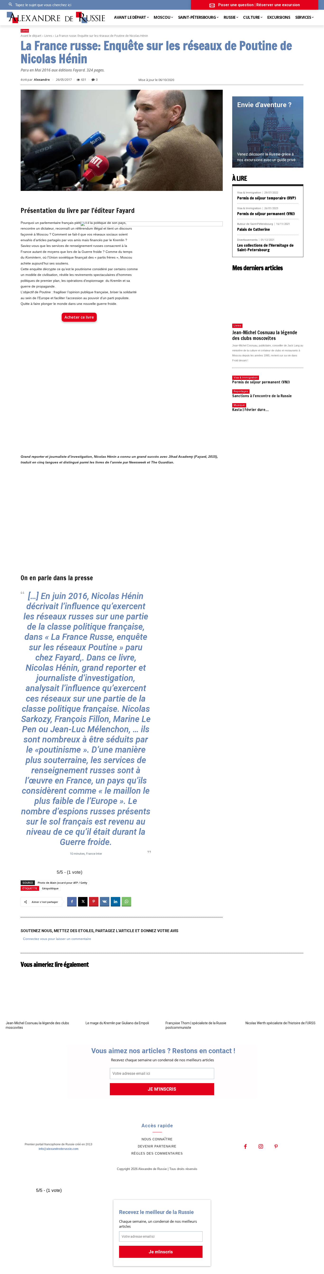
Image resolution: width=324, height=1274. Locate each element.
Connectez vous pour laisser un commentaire (57, 939)
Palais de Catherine (253, 229)
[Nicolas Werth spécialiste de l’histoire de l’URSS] (281, 994)
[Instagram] (260, 1146)
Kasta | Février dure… (250, 409)
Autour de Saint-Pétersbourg (255, 224)
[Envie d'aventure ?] (267, 132)
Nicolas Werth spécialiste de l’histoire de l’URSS (280, 1023)
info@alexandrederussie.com (59, 1149)
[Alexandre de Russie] (56, 17)
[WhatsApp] (126, 901)
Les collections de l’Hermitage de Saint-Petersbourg (265, 247)
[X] (83, 901)
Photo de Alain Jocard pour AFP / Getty (62, 882)
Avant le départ (31, 36)
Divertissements (247, 240)
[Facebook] (72, 901)
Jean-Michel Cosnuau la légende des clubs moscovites (264, 335)
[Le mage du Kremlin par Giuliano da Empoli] (122, 994)
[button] (38, 4)
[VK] (104, 901)
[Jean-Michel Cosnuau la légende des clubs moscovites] (267, 297)
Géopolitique (50, 888)
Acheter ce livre (79, 317)
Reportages (241, 391)
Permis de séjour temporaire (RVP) (266, 198)
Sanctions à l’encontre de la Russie (262, 395)
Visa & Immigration (249, 192)
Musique (239, 405)
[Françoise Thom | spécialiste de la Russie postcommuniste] (202, 994)
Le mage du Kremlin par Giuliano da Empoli (117, 1023)
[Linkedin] (115, 901)
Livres (24, 30)
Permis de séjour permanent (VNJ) (266, 213)
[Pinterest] (93, 901)
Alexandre (42, 79)
